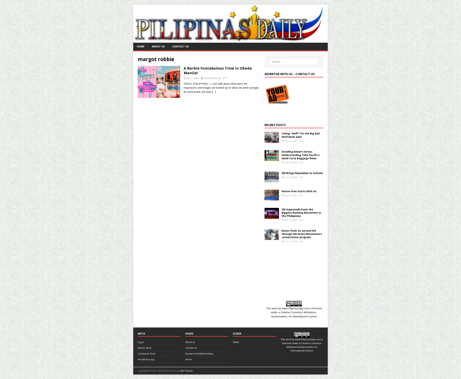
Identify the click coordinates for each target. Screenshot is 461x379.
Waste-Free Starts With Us (299, 191)
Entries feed (144, 347)
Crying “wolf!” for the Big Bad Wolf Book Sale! (301, 135)
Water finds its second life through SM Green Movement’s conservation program (302, 234)
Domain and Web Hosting (199, 353)
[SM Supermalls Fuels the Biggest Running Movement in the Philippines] (272, 216)
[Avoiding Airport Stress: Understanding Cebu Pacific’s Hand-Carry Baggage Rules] (272, 158)
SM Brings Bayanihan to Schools (302, 173)
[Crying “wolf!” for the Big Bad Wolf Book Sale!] (272, 140)
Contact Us (180, 46)
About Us (158, 46)
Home (140, 46)
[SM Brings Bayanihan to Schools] (272, 180)
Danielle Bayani (212, 78)
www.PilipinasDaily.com (295, 308)
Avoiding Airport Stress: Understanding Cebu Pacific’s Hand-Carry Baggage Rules (301, 155)
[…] (214, 91)
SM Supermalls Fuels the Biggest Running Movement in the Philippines (301, 213)
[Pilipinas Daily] (230, 40)
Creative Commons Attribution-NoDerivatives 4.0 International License (304, 347)
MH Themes (187, 370)
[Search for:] (293, 62)
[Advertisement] (294, 273)
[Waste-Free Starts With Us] (272, 198)
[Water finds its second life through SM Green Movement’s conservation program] (272, 237)
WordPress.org (146, 359)
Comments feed (146, 353)
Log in (141, 342)
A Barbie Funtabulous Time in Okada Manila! (218, 70)
